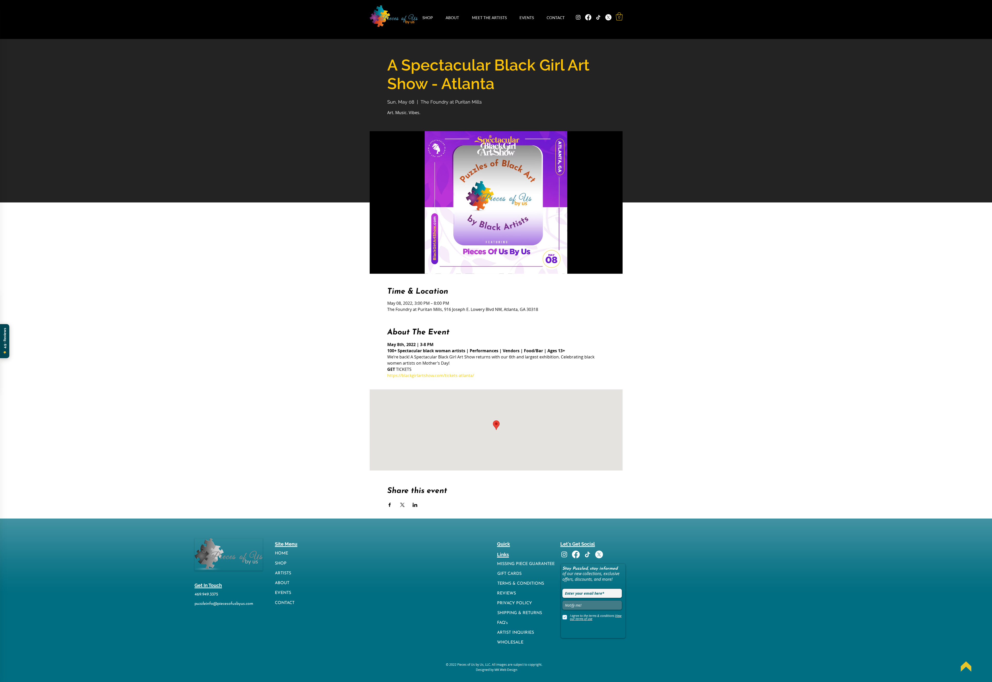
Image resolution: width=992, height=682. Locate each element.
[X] (608, 17)
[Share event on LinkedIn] (415, 505)
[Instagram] (578, 17)
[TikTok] (598, 17)
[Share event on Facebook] (389, 505)
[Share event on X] (402, 505)
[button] (430, 17)
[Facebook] (588, 17)
